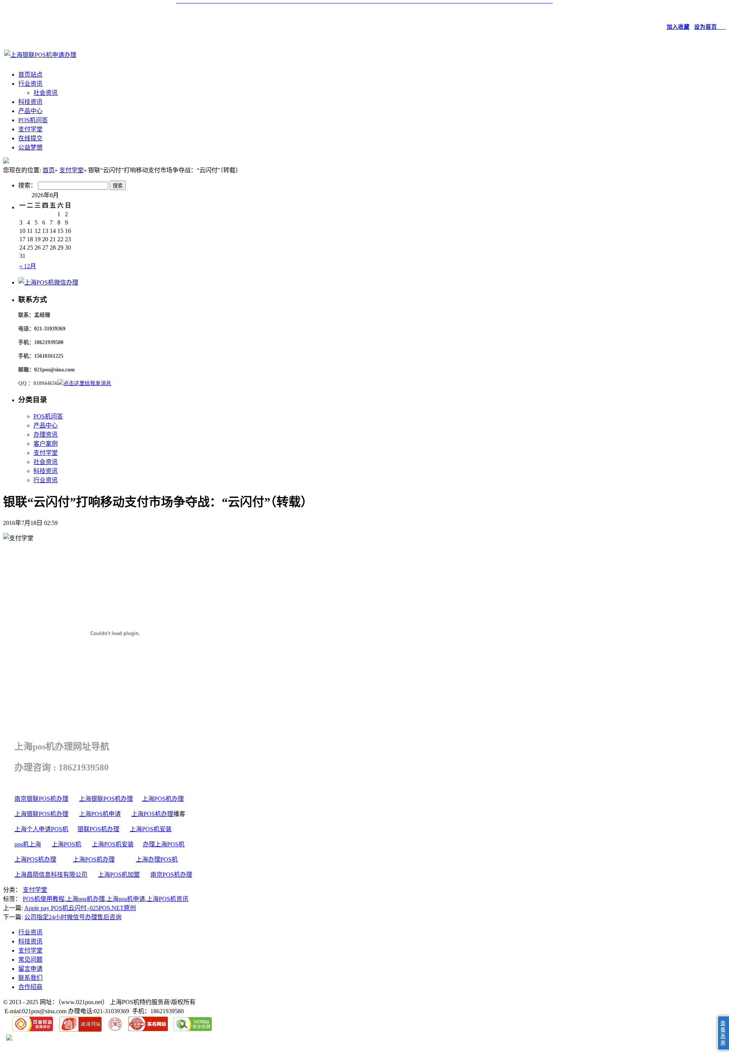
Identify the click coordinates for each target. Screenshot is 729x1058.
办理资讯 (45, 434)
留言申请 (30, 968)
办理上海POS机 (164, 844)
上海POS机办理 (163, 798)
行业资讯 (30, 83)
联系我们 (30, 978)
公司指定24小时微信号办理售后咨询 (73, 917)
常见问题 (30, 959)
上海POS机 (66, 844)
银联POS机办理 (98, 829)
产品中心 (30, 111)
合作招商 (30, 987)
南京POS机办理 (171, 874)
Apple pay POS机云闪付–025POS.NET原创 (80, 908)
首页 (49, 170)
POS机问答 (33, 120)
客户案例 (45, 443)
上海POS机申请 (100, 814)
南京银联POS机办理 (41, 798)
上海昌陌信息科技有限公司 (50, 874)
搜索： (27, 185)
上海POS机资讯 (167, 899)
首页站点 (30, 74)
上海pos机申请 (125, 899)
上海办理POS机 (157, 859)
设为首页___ (710, 27)
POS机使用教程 (44, 899)
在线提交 (30, 138)
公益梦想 (30, 147)
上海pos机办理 (85, 899)
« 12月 (27, 266)
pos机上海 (27, 844)
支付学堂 (30, 129)
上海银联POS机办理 (106, 798)
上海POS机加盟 (119, 874)
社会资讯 (45, 93)
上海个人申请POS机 (41, 829)
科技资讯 (30, 102)
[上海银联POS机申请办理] (40, 55)
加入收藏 (678, 27)
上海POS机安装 (151, 829)
